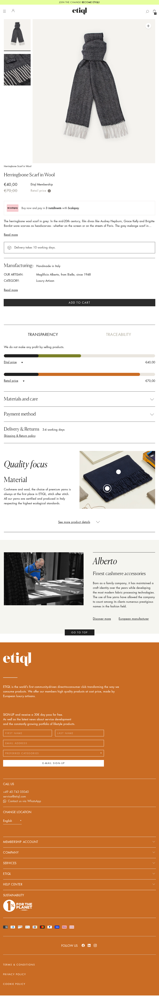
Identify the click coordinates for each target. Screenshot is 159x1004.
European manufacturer (134, 618)
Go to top (79, 632)
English (7, 821)
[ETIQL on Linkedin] (89, 945)
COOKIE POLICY (14, 984)
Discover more (102, 618)
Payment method (20, 414)
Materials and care (21, 399)
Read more (11, 234)
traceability (118, 335)
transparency (43, 335)
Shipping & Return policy (19, 436)
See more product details (74, 522)
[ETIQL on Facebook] (83, 945)
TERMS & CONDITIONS (19, 965)
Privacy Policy (14, 974)
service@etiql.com (14, 796)
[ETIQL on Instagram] (95, 945)
